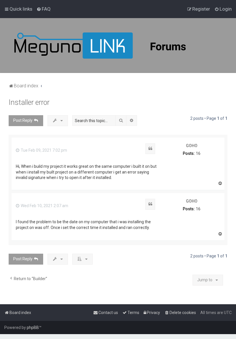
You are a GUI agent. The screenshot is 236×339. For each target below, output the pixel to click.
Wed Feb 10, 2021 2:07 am (44, 205)
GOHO (191, 145)
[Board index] (115, 45)
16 (198, 153)
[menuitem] (44, 9)
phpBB (33, 327)
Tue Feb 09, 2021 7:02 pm (43, 150)
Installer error (29, 102)
